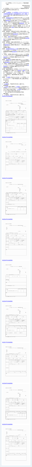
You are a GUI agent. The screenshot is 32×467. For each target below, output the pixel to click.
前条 (24, 70)
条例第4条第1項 (9, 17)
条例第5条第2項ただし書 (12, 48)
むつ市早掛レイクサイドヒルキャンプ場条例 (16, 14)
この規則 (8, 12)
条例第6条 (8, 59)
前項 (13, 27)
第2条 (19, 70)
